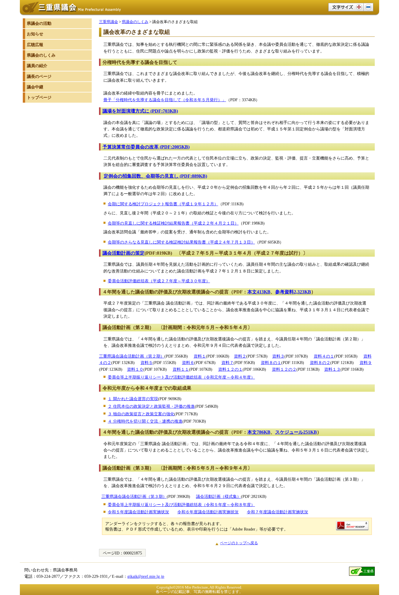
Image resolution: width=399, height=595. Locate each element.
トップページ (39, 97)
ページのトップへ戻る (239, 543)
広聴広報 (35, 44)
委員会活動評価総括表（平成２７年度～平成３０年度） (159, 281)
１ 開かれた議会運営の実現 (133, 398)
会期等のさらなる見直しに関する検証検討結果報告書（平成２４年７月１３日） (181, 242)
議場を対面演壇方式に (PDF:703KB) (140, 111)
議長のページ (39, 76)
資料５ (146, 362)
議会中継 (35, 87)
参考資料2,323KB (293, 292)
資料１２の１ (230, 369)
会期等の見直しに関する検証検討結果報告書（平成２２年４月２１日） (173, 223)
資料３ (278, 356)
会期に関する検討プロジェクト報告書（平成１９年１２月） (163, 204)
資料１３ (332, 369)
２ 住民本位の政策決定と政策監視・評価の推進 (151, 406)
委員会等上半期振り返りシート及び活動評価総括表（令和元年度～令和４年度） (181, 377)
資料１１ (181, 369)
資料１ (200, 356)
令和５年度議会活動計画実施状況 (138, 512)
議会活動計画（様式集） (218, 496)
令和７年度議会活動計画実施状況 (277, 512)
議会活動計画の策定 (124, 253)
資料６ (188, 362)
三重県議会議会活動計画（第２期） (131, 356)
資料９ (366, 362)
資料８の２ (320, 362)
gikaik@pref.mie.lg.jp (145, 576)
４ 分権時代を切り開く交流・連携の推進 (145, 421)
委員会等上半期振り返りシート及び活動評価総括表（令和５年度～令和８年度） (181, 504)
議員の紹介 (37, 65)
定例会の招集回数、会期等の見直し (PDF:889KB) (155, 176)
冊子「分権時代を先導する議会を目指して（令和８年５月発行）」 (164, 99)
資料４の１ (324, 356)
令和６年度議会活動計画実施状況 (208, 512)
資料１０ (135, 369)
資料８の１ (271, 362)
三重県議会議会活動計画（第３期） (134, 496)
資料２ (240, 356)
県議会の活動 (39, 23)
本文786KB (258, 432)
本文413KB (258, 292)
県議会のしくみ (135, 22)
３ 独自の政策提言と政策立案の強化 (141, 414)
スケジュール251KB (296, 432)
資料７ (227, 362)
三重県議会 (108, 22)
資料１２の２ (284, 369)
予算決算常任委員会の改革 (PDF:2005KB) (146, 147)
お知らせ (35, 34)
